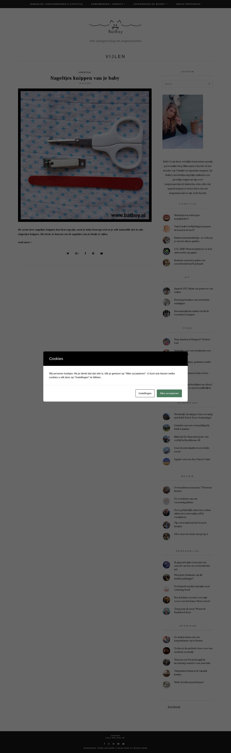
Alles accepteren (169, 393)
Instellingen (145, 393)
